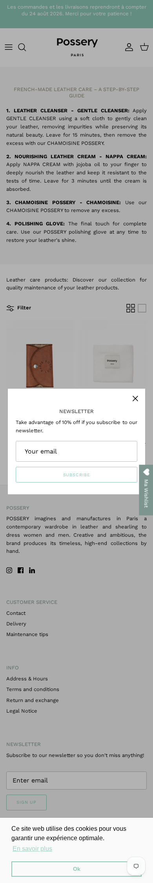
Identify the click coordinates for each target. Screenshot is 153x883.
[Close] (135, 398)
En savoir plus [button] (32, 848)
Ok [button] (76, 869)
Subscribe (76, 474)
